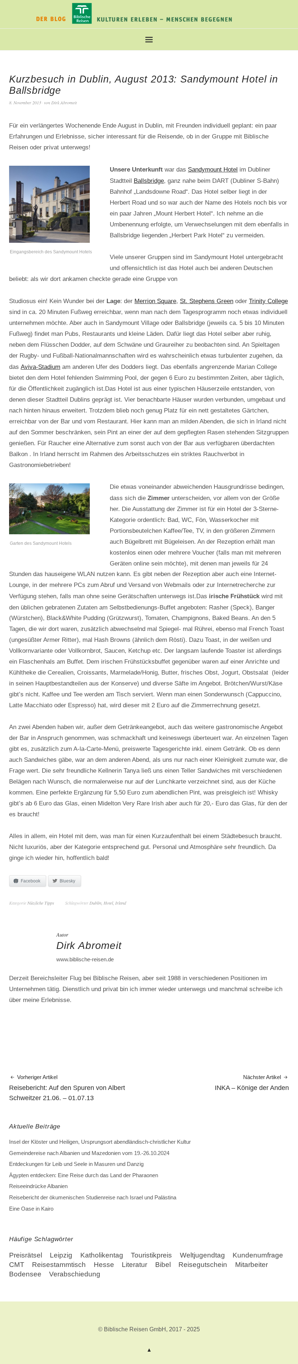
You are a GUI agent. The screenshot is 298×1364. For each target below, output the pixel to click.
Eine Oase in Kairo (31, 1209)
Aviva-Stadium (40, 366)
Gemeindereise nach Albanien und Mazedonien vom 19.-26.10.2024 (89, 1153)
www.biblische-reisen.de (85, 959)
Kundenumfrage (258, 1255)
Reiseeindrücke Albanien (38, 1186)
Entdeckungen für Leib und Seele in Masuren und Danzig (76, 1164)
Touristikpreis (151, 1255)
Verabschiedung (74, 1274)
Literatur (134, 1264)
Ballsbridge (149, 180)
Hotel (108, 903)
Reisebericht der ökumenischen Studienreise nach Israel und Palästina (92, 1197)
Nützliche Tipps (40, 903)
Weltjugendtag (202, 1255)
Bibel (163, 1264)
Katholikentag (101, 1255)
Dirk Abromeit (64, 102)
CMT (16, 1264)
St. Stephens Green (206, 301)
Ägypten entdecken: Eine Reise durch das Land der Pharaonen (83, 1175)
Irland (120, 903)
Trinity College (268, 301)
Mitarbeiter (251, 1264)
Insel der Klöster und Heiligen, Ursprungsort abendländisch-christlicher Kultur (100, 1142)
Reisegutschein (202, 1264)
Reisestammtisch (59, 1264)
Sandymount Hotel (213, 169)
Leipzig (61, 1255)
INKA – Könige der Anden (252, 1083)
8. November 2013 (25, 102)
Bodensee (25, 1274)
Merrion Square (155, 301)
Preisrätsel (25, 1255)
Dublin (95, 903)
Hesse (104, 1264)
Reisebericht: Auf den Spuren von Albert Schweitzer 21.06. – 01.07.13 (67, 1088)
